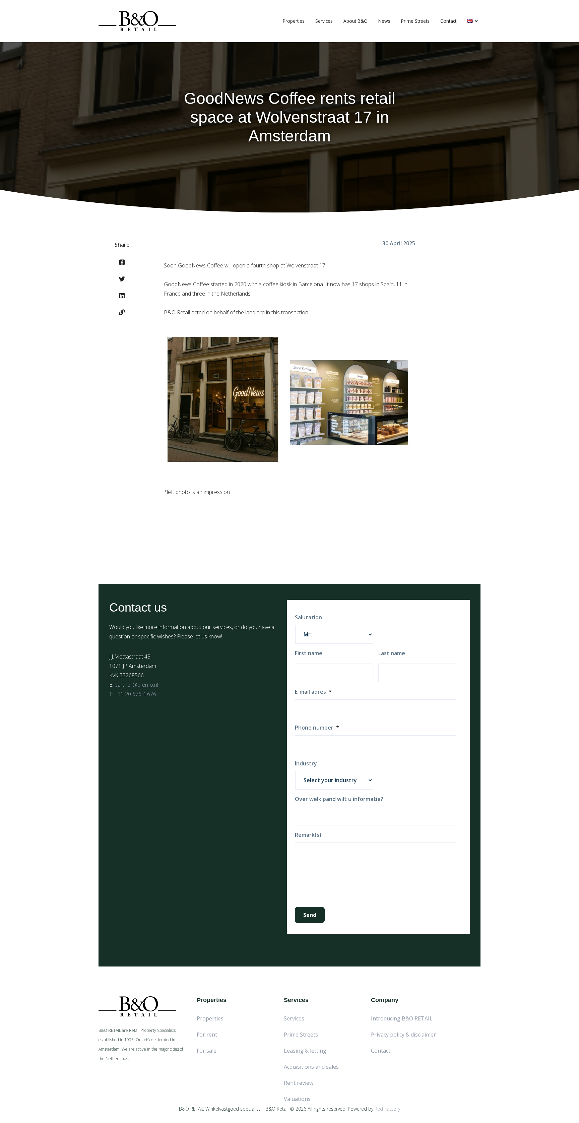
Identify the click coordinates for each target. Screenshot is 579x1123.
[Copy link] (122, 312)
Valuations (297, 1099)
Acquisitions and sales (311, 1066)
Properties (294, 21)
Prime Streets (415, 21)
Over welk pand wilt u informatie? (339, 799)
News (384, 21)
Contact (448, 21)
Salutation (308, 617)
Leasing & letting (305, 1050)
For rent (207, 1034)
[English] (472, 21)
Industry (306, 763)
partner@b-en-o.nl (136, 684)
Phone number (317, 727)
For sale (206, 1050)
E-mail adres (313, 691)
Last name (391, 653)
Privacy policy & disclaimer (403, 1034)
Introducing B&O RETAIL (402, 1018)
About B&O (355, 21)
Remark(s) (308, 834)
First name (308, 653)
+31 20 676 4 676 (135, 694)
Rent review (298, 1082)
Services (324, 21)
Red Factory (387, 1109)
